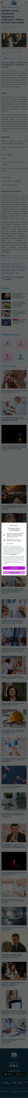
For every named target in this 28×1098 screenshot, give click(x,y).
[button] (14, 544)
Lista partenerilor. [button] (13, 554)
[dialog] (14, 549)
